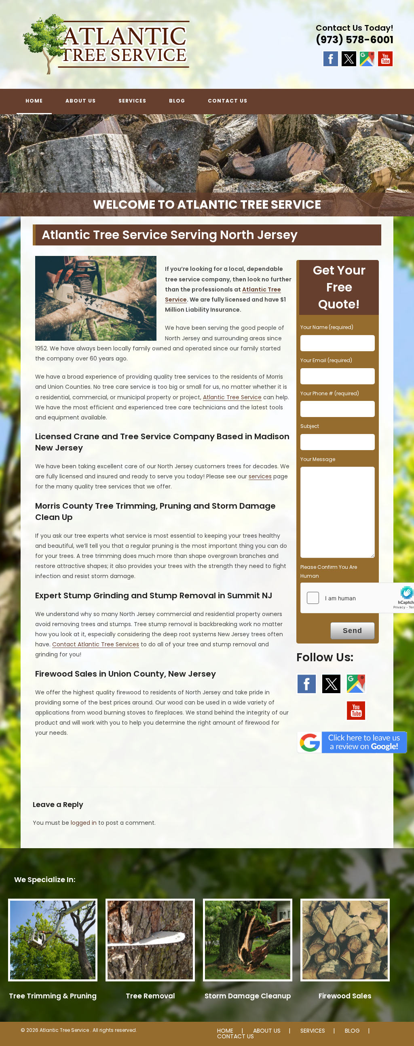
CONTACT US (235, 1036)
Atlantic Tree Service (232, 397)
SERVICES (312, 1031)
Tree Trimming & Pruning (53, 996)
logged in (84, 823)
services (260, 476)
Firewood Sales (345, 996)
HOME (225, 1031)
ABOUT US (267, 1031)
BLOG (352, 1031)
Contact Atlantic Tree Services (95, 644)
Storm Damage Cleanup (248, 996)
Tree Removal (150, 996)
